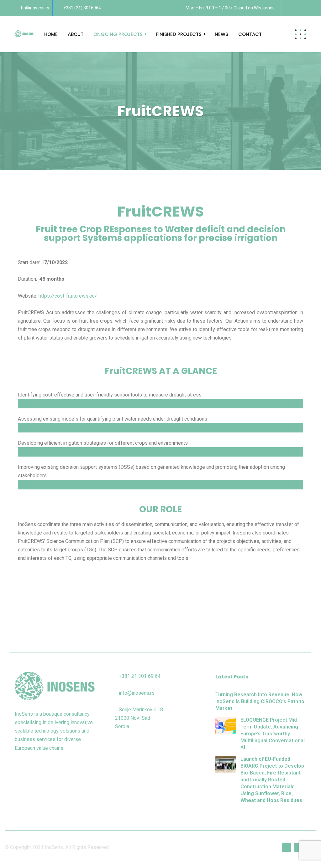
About (75, 34)
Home (51, 34)
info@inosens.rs (137, 693)
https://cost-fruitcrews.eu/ (68, 296)
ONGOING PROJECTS (118, 34)
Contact (250, 34)
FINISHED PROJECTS (179, 34)
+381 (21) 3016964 (82, 7)
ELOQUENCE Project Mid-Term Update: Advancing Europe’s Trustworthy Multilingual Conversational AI (272, 733)
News (221, 34)
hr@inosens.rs (35, 7)
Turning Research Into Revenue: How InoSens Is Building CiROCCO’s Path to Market (259, 701)
